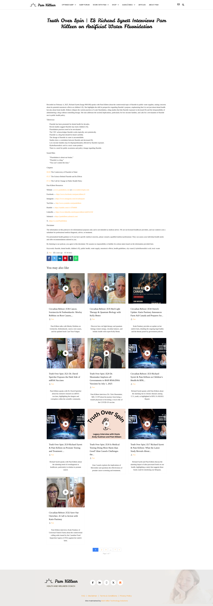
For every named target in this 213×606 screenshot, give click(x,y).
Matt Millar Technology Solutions (114, 601)
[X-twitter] (113, 582)
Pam (50, 253)
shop (114, 5)
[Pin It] (65, 258)
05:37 (49, 176)
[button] (69, 4)
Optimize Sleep (68, 5)
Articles (142, 5)
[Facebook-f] (93, 582)
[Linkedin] (59, 258)
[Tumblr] (70, 258)
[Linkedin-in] (99, 582)
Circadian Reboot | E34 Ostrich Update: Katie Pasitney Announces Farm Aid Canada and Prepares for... (147, 312)
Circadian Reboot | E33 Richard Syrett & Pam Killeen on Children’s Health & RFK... (147, 377)
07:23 (49, 181)
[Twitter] (54, 258)
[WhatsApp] (75, 258)
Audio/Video (127, 5)
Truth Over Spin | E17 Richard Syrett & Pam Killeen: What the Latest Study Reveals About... (147, 447)
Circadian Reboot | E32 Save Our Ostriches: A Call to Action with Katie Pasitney (64, 515)
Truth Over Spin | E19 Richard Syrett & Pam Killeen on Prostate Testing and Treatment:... (65, 447)
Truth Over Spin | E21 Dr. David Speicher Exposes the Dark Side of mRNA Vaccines (64, 377)
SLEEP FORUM (84, 5)
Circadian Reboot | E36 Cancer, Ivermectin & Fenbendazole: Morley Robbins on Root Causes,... (65, 312)
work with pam (99, 5)
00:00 (49, 172)
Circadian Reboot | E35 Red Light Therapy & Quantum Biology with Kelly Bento (105, 312)
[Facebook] (49, 258)
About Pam (153, 5)
